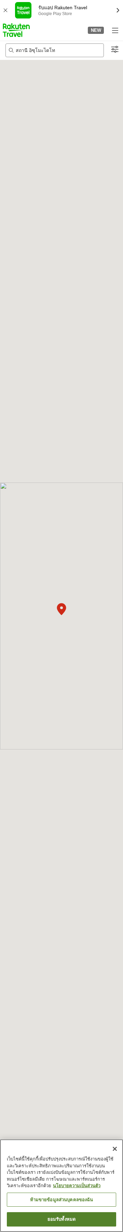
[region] (61, 1185)
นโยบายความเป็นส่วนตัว (76, 1185)
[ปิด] (114, 1148)
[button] (16, 30)
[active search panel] (54, 50)
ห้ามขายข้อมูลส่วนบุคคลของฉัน (61, 1199)
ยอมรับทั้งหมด (61, 1219)
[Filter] (114, 49)
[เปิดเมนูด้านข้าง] (114, 30)
